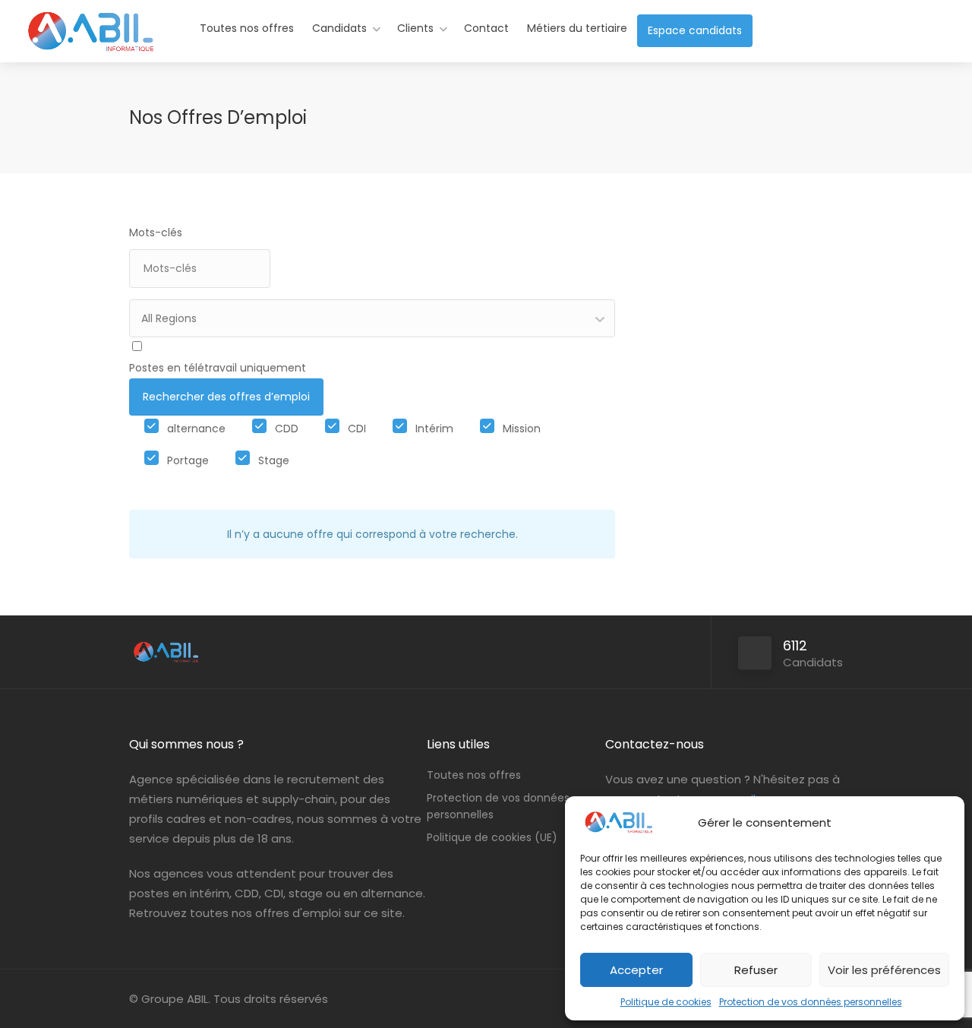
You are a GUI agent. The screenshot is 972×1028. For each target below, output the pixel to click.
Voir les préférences (884, 970)
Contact (486, 28)
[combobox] (372, 318)
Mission (522, 428)
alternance (196, 428)
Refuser (756, 970)
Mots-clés (155, 232)
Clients (415, 28)
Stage (273, 460)
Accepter (636, 970)
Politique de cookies (666, 1001)
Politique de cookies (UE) (492, 837)
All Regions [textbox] (169, 318)
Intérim (434, 428)
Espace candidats (695, 30)
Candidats (339, 28)
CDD (286, 428)
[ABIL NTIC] (89, 49)
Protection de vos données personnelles (810, 1001)
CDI (357, 428)
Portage (188, 460)
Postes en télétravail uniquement (217, 367)
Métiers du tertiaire (577, 28)
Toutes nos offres (247, 28)
